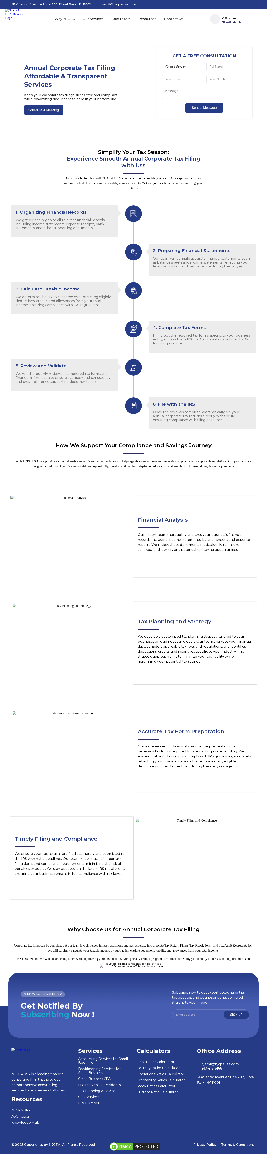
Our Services (93, 19)
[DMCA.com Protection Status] (135, 1151)
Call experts (229, 18)
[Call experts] (215, 19)
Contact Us (173, 19)
